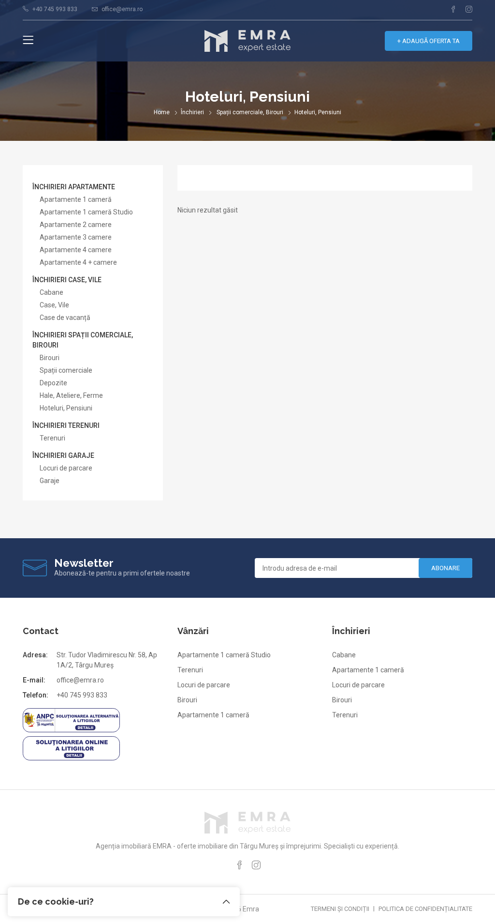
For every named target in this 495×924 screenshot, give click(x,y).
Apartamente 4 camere (76, 250)
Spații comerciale (66, 370)
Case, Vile (54, 305)
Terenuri (52, 438)
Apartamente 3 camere (76, 237)
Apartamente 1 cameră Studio (86, 212)
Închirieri (192, 112)
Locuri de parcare (66, 468)
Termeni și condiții (340, 908)
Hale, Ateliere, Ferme (71, 395)
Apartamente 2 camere (76, 224)
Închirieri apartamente (73, 187)
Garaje (49, 481)
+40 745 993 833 (54, 9)
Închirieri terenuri (66, 425)
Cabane (51, 292)
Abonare (445, 568)
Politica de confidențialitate (425, 908)
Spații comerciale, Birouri (250, 112)
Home (162, 112)
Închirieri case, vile (67, 280)
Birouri (49, 358)
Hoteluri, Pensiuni (66, 408)
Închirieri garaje (63, 455)
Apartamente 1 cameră (76, 199)
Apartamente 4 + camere (78, 262)
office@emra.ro (122, 9)
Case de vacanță (65, 317)
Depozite (53, 383)
